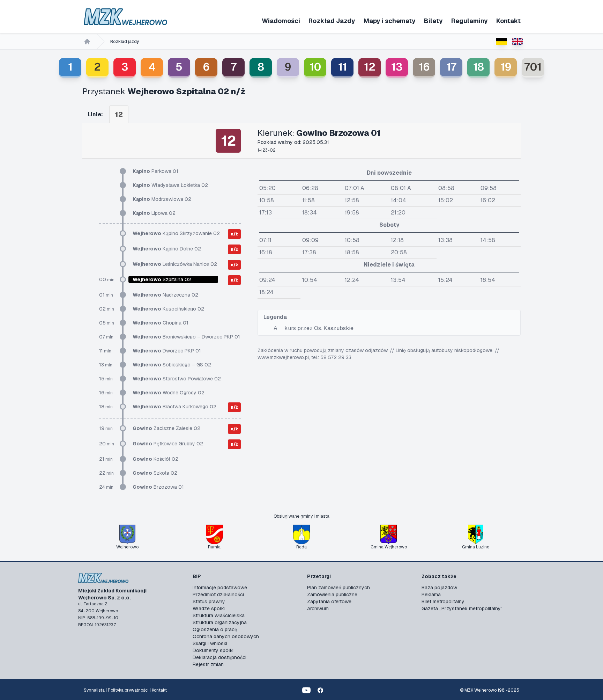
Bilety (433, 21)
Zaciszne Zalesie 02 (166, 428)
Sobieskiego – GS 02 (172, 365)
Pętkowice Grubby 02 (168, 443)
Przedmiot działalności (218, 594)
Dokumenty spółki (213, 650)
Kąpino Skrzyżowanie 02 (176, 233)
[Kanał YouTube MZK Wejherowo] (306, 690)
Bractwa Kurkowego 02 (174, 406)
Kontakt (508, 21)
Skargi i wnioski (210, 643)
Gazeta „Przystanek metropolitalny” (462, 608)
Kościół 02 (155, 459)
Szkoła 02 (155, 473)
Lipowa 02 (154, 213)
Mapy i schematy (390, 21)
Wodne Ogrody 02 (168, 392)
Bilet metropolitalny (443, 601)
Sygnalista (94, 690)
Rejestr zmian (208, 664)
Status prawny (209, 601)
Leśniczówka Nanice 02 (175, 264)
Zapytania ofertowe (329, 601)
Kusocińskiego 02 (168, 309)
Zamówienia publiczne (332, 594)
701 (533, 67)
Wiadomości (281, 21)
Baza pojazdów (439, 587)
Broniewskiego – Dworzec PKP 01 (186, 337)
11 (342, 67)
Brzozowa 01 (158, 487)
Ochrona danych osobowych (226, 636)
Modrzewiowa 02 (162, 199)
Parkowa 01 (155, 171)
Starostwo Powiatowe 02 (177, 378)
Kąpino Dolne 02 (167, 249)
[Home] (87, 41)
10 (315, 67)
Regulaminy (469, 21)
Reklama (431, 594)
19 (505, 67)
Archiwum (318, 608)
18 (478, 67)
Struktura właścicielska (219, 615)
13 (396, 67)
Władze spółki (209, 608)
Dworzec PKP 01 (167, 351)
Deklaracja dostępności (219, 657)
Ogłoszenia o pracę (215, 629)
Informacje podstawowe (220, 587)
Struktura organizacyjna (220, 622)
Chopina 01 (160, 323)
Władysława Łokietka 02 (170, 185)
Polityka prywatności (128, 690)
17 (451, 67)
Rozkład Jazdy (331, 21)
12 (369, 67)
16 (424, 67)
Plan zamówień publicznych (338, 587)
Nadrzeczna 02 (165, 295)
